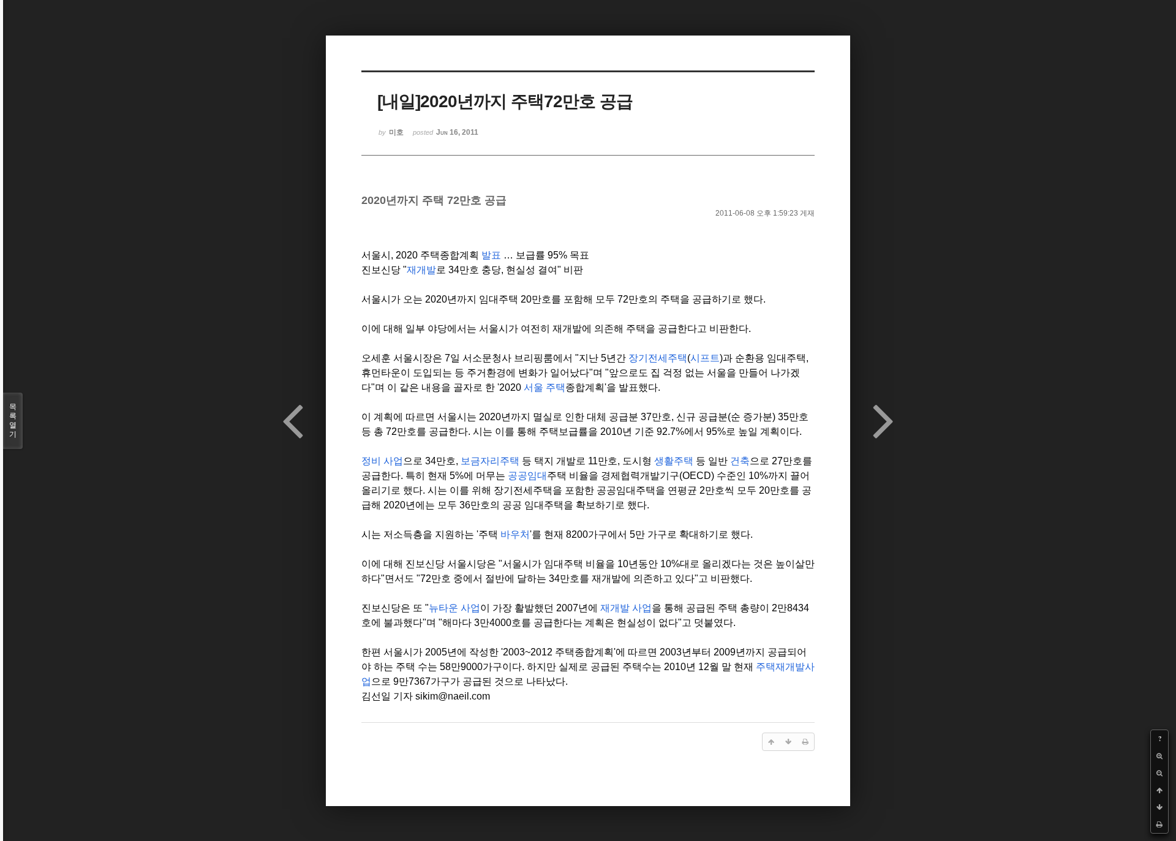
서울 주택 (544, 387)
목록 (13, 420)
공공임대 (527, 475)
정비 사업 (382, 461)
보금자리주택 (490, 461)
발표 (491, 255)
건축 (740, 461)
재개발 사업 (626, 608)
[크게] (1159, 755)
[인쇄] (1159, 824)
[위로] (1159, 790)
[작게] (1159, 773)
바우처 (515, 534)
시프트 (705, 358)
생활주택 (673, 461)
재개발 (421, 270)
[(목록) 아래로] (1159, 807)
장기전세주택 (657, 358)
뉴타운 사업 (454, 608)
